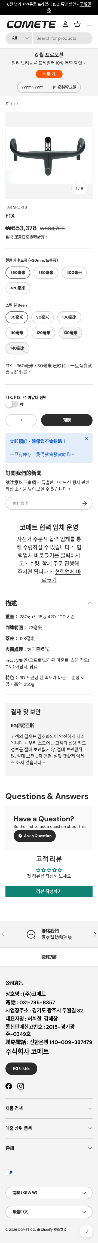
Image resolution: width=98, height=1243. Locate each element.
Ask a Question (37, 835)
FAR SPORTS (16, 207)
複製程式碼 (66, 87)
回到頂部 (49, 956)
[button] (77, 24)
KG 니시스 (21, 1068)
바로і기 (49, 74)
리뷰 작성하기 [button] (49, 891)
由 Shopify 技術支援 (52, 1229)
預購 (67, 420)
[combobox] (49, 38)
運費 (18, 236)
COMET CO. (27, 1229)
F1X (16, 104)
